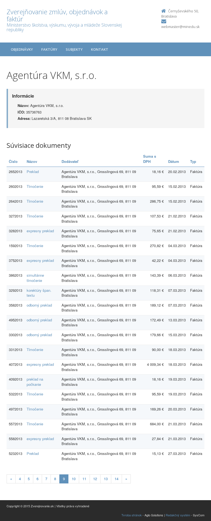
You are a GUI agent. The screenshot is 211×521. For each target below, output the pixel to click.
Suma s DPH (149, 159)
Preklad (33, 171)
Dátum (173, 161)
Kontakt (99, 49)
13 (106, 478)
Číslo (13, 161)
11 (84, 478)
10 (74, 478)
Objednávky (22, 49)
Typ (193, 161)
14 (116, 478)
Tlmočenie (35, 186)
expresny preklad (40, 230)
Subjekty (74, 49)
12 (95, 478)
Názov (32, 161)
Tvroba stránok (131, 515)
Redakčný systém (178, 515)
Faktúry (49, 49)
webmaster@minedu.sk (180, 26)
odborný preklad (39, 305)
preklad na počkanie (35, 381)
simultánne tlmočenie (35, 278)
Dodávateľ (70, 161)
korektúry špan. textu (39, 293)
